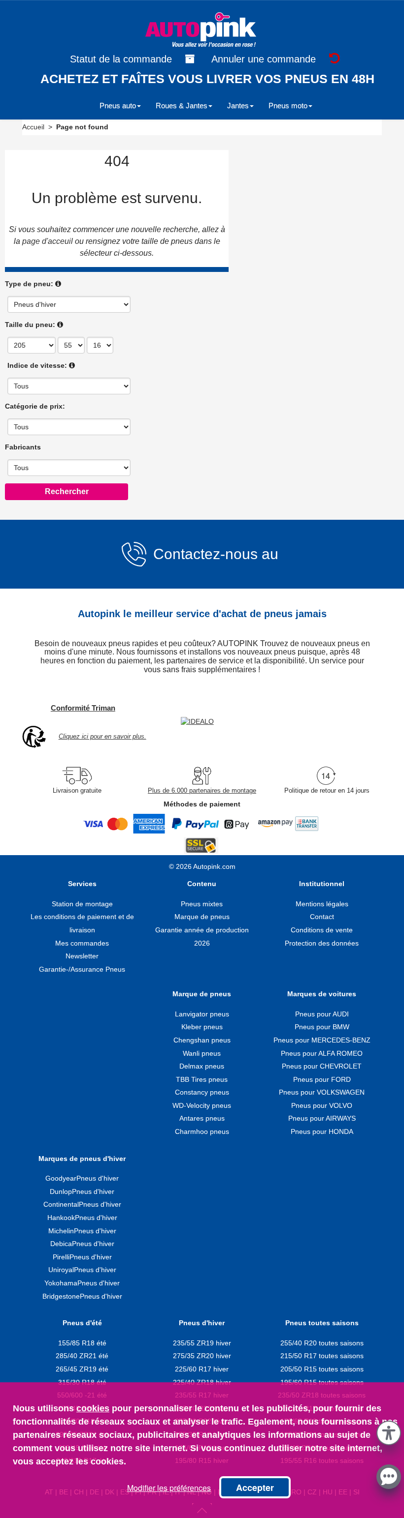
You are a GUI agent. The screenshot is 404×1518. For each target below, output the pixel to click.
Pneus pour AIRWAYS (322, 1118)
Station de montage (82, 904)
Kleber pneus (202, 1027)
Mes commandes (82, 943)
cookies (92, 1408)
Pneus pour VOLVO (321, 1105)
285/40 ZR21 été (82, 1356)
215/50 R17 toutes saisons (322, 1356)
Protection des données (322, 943)
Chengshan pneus (202, 1040)
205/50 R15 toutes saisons (322, 1369)
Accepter (255, 1487)
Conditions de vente (322, 930)
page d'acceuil (47, 241)
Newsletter (82, 956)
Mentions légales (322, 904)
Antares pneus (202, 1118)
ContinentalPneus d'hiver (82, 1204)
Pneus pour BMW (322, 1027)
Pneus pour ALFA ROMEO (322, 1053)
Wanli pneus (202, 1053)
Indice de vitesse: (37, 365)
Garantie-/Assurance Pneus (82, 969)
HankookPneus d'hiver (82, 1217)
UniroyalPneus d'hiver (82, 1270)
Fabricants (23, 447)
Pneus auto (118, 105)
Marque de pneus (202, 917)
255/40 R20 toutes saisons (322, 1343)
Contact (322, 917)
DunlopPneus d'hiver (82, 1191)
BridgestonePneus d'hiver (82, 1296)
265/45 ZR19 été (82, 1369)
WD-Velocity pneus (201, 1105)
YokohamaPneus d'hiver (82, 1283)
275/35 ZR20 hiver (202, 1356)
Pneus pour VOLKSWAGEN (322, 1092)
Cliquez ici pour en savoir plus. (102, 736)
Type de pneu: (29, 284)
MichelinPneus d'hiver (82, 1231)
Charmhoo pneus (202, 1131)
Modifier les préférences (169, 1487)
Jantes (238, 105)
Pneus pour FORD (322, 1079)
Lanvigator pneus (202, 1014)
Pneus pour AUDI (322, 1014)
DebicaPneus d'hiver (82, 1244)
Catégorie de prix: (35, 406)
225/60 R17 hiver (202, 1369)
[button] (388, 1431)
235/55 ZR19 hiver (202, 1343)
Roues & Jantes (181, 105)
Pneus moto (288, 105)
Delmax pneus (201, 1066)
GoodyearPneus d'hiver (82, 1178)
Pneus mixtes (202, 904)
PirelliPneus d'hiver (82, 1257)
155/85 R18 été (82, 1343)
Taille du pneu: (30, 324)
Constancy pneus (202, 1092)
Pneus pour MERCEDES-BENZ (321, 1040)
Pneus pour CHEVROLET (322, 1066)
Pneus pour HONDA (322, 1131)
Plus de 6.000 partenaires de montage (202, 790)
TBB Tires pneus (202, 1079)
